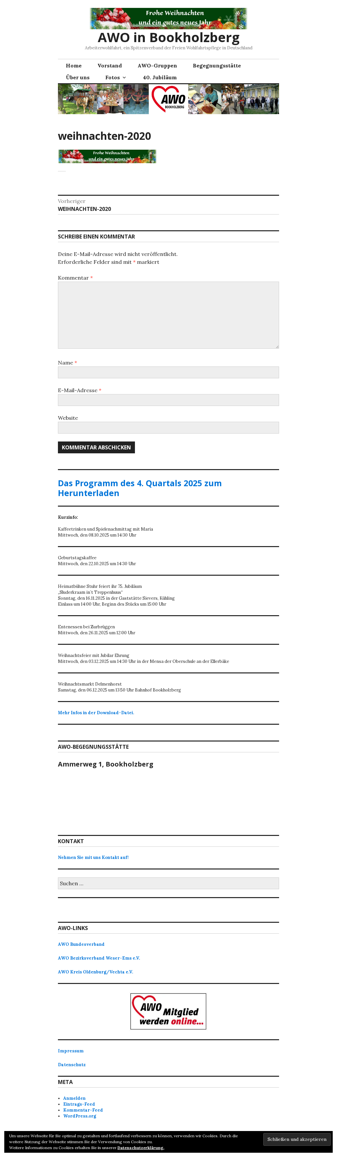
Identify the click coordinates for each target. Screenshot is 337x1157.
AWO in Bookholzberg (169, 37)
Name (67, 362)
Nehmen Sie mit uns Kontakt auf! (93, 857)
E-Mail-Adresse (79, 390)
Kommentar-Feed (83, 1110)
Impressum (71, 1051)
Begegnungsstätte (217, 65)
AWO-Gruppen (157, 65)
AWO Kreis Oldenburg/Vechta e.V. (95, 972)
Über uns (78, 77)
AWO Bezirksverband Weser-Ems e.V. (99, 958)
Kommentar (75, 277)
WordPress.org (79, 1116)
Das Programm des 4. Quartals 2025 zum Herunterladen (140, 487)
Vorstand (109, 65)
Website (68, 418)
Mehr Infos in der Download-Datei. (96, 713)
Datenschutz (72, 1065)
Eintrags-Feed (79, 1104)
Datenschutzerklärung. (140, 1147)
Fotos (112, 77)
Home (74, 65)
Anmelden (74, 1098)
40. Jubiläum (160, 77)
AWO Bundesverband (81, 944)
